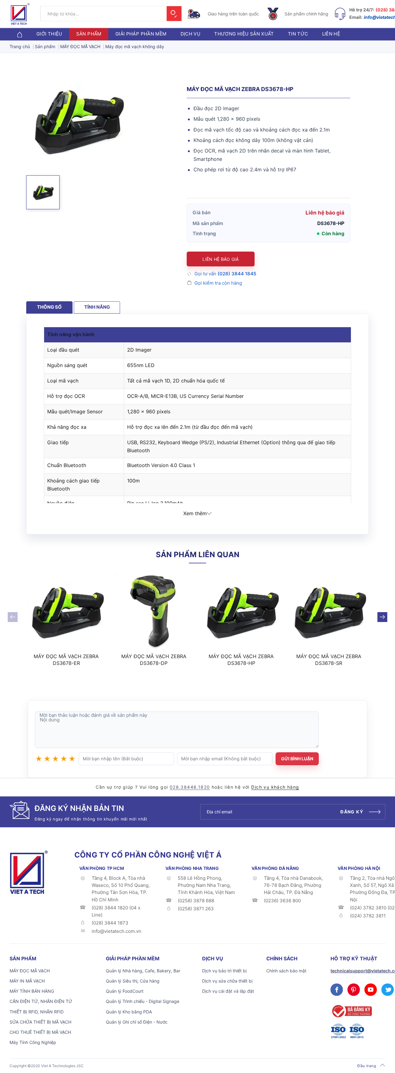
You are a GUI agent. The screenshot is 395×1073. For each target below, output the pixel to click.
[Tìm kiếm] (174, 13)
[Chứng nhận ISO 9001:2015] (356, 1031)
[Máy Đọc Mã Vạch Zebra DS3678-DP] (154, 611)
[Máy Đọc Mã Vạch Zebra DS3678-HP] (241, 611)
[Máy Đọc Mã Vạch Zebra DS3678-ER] (66, 611)
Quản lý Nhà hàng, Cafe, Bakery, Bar (143, 970)
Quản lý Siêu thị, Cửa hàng (133, 980)
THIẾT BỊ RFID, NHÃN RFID (37, 1011)
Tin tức (298, 34)
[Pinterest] (353, 989)
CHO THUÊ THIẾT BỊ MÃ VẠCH (40, 1032)
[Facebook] (337, 989)
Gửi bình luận (297, 758)
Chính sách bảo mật (286, 970)
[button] (43, 192)
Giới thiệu (49, 34)
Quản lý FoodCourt (124, 991)
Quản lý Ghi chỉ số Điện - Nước (137, 1022)
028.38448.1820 (190, 787)
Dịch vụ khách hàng (275, 787)
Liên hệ (331, 34)
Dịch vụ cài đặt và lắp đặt (228, 991)
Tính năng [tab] (97, 307)
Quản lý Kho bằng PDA (129, 1011)
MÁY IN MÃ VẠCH (27, 980)
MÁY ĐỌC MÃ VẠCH (30, 970)
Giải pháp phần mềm (141, 34)
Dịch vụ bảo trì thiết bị (224, 970)
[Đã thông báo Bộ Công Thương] (351, 1011)
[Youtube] (370, 989)
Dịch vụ (191, 34)
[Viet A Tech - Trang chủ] (20, 14)
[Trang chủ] (19, 34)
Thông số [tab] (49, 307)
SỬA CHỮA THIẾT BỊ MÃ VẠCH (40, 1022)
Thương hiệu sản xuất (244, 34)
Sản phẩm (89, 34)
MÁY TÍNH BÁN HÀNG (32, 991)
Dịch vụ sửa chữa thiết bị (227, 980)
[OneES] (29, 872)
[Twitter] (387, 989)
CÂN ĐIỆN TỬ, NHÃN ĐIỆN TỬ (41, 1001)
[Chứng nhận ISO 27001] (338, 1031)
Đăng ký (351, 811)
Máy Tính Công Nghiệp (33, 1042)
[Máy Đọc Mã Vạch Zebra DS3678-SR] (329, 611)
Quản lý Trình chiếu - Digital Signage (142, 1001)
